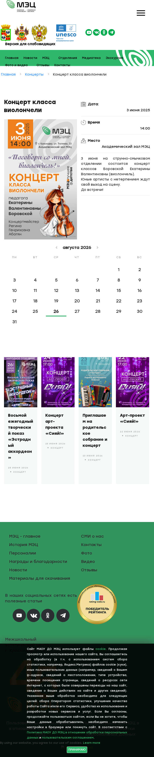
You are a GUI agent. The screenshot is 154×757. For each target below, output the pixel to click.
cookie (100, 649)
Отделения (67, 58)
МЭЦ (46, 58)
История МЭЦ (23, 544)
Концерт (19, 472)
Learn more (91, 743)
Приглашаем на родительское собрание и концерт (95, 430)
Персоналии (22, 553)
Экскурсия (114, 58)
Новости (30, 58)
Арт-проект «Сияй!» (132, 418)
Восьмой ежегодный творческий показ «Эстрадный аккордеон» (20, 436)
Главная (11, 58)
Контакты (62, 65)
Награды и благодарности (38, 561)
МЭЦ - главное (25, 536)
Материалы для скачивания (39, 578)
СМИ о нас (92, 536)
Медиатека (91, 58)
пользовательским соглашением (68, 737)
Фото (86, 553)
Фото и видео (16, 65)
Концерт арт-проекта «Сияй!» (54, 424)
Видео (88, 561)
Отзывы (42, 65)
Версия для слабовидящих (29, 44)
